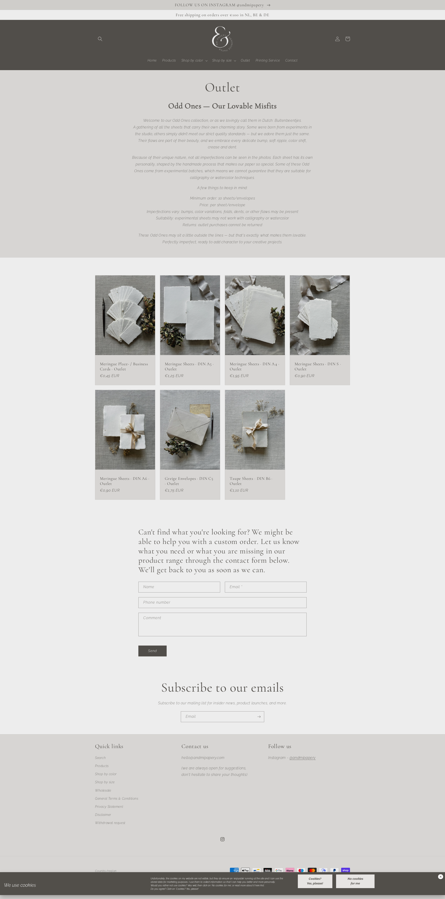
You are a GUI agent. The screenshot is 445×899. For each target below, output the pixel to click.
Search (100, 758)
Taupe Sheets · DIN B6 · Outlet (251, 481)
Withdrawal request (110, 823)
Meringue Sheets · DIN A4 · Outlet (255, 366)
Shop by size (104, 782)
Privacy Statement (109, 806)
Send (152, 651)
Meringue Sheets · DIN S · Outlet (318, 366)
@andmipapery (302, 757)
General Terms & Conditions (116, 798)
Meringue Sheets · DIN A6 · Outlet (124, 481)
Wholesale (103, 790)
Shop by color (106, 774)
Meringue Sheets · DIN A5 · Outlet (189, 366)
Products (102, 766)
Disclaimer (103, 815)
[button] (100, 39)
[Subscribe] (259, 716)
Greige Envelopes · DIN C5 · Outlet (189, 481)
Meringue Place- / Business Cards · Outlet (124, 366)
